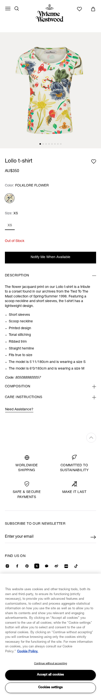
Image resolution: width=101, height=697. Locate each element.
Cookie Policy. (27, 651)
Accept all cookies (50, 674)
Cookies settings (50, 687)
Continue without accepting (50, 663)
